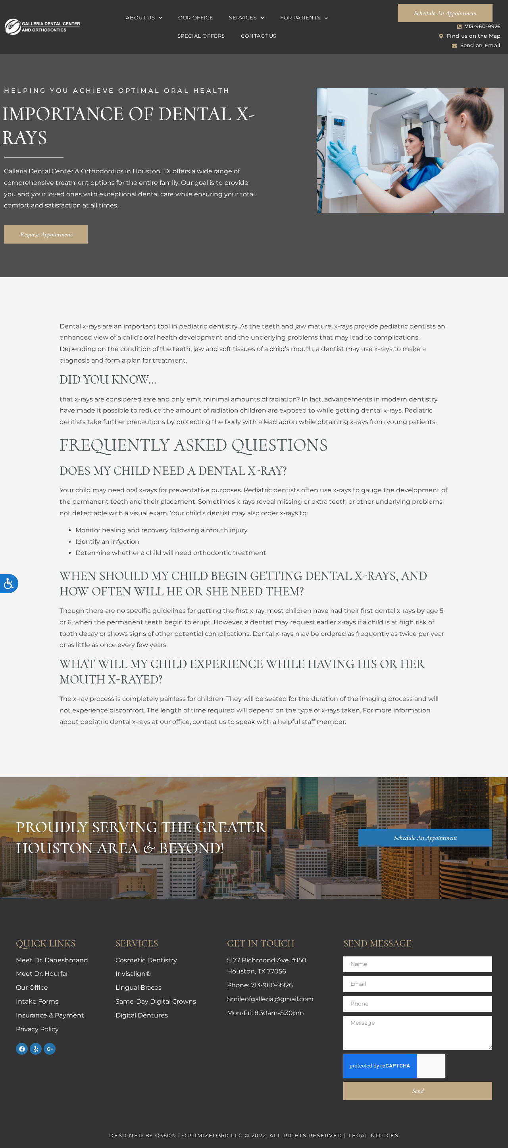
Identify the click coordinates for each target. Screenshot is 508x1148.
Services (243, 18)
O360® (166, 1135)
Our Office (195, 18)
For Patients (300, 18)
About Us (140, 18)
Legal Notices (373, 1135)
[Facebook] (22, 1049)
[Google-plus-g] (50, 1049)
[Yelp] (36, 1049)
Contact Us (259, 36)
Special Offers (201, 36)
